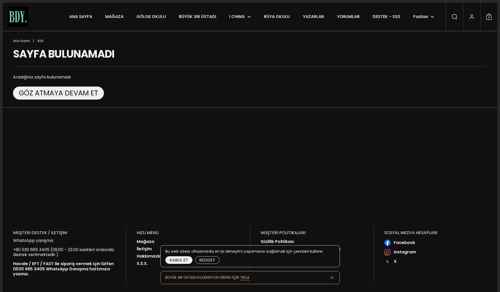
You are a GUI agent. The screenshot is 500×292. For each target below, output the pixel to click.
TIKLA (244, 277)
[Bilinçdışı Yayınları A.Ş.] (18, 17)
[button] (454, 17)
